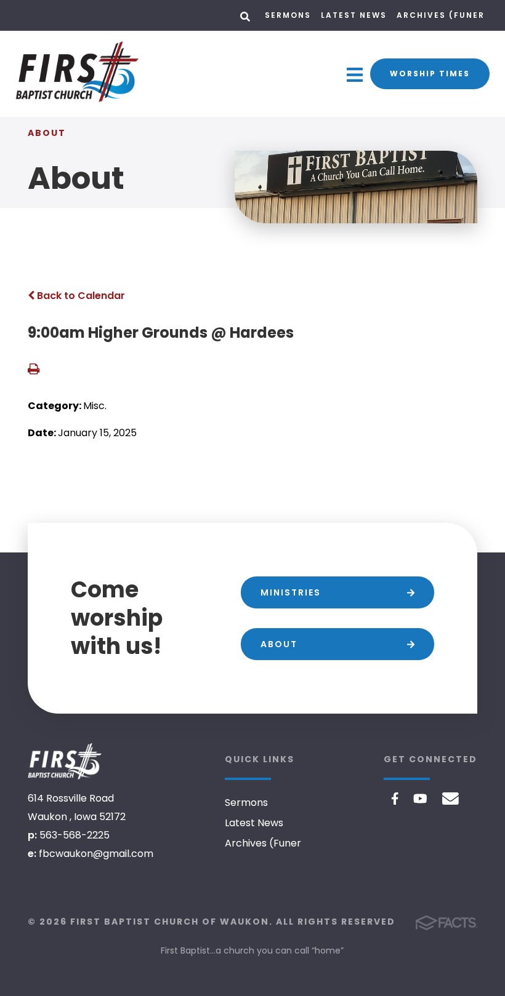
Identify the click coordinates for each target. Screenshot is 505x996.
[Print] (33, 370)
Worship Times (430, 73)
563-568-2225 (74, 835)
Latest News (354, 15)
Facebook (395, 798)
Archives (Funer (441, 15)
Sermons (288, 15)
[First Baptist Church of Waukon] (65, 761)
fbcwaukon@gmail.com (96, 854)
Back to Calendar (79, 296)
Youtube (420, 798)
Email (450, 798)
